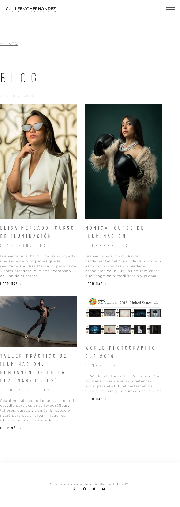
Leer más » (11, 283)
